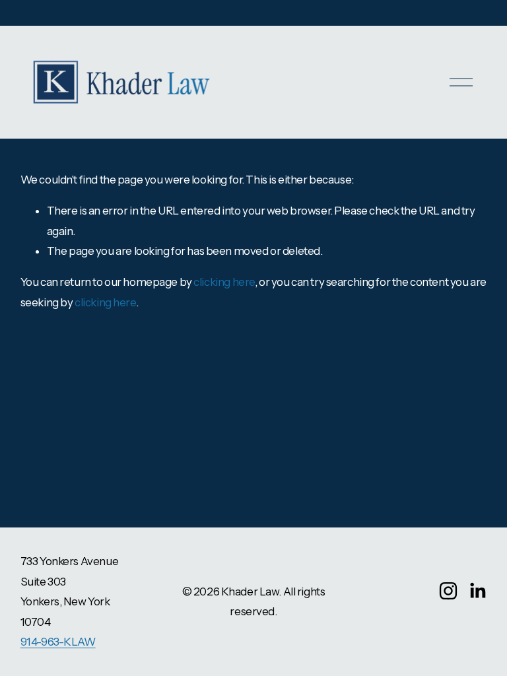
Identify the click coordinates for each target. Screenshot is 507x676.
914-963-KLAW (58, 641)
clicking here (224, 281)
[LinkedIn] (477, 591)
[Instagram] (448, 591)
